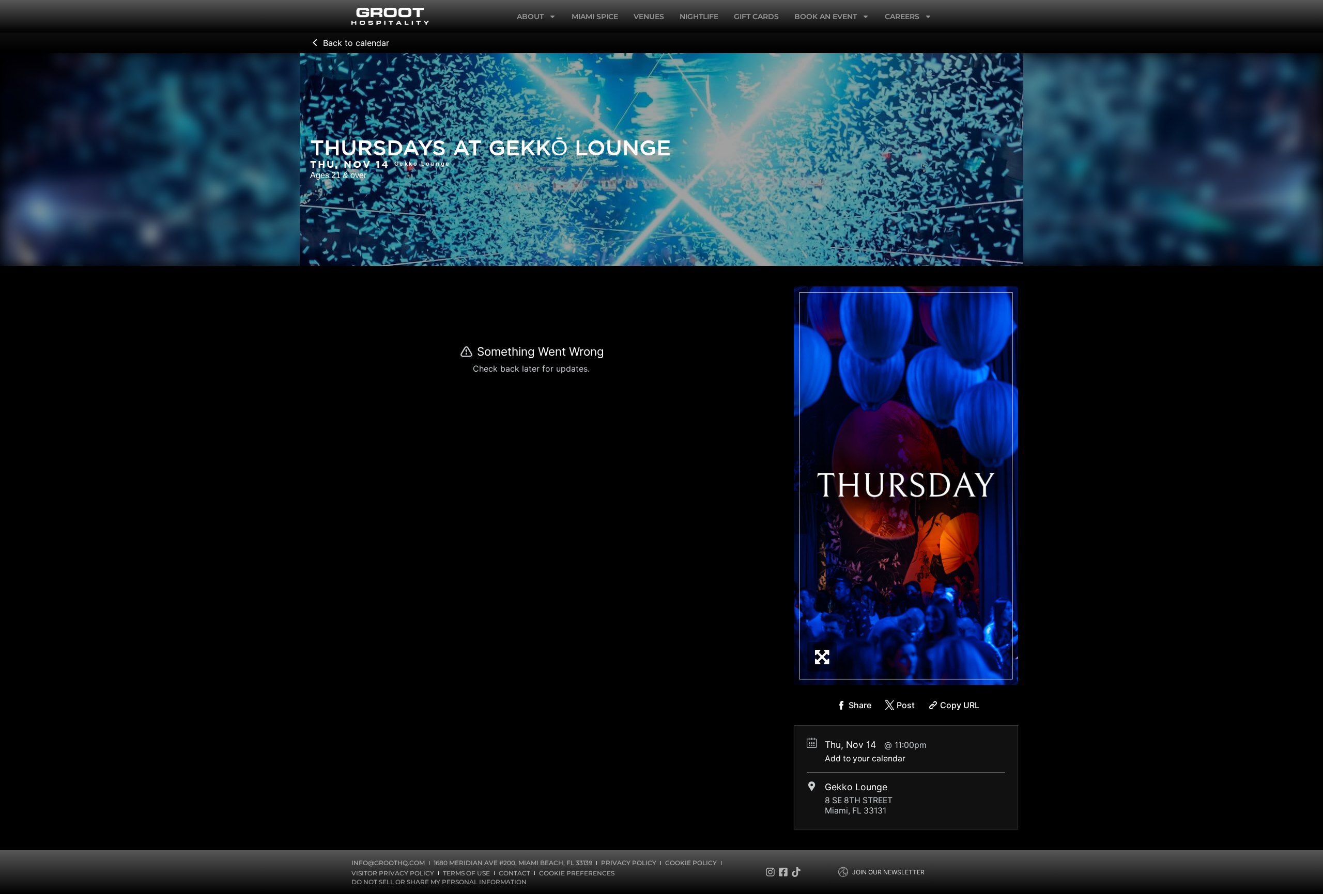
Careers (902, 16)
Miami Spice (595, 16)
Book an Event (825, 16)
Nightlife (699, 16)
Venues (649, 16)
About (530, 16)
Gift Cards (756, 16)
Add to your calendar (865, 758)
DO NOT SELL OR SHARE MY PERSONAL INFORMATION (439, 882)
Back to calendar (356, 43)
